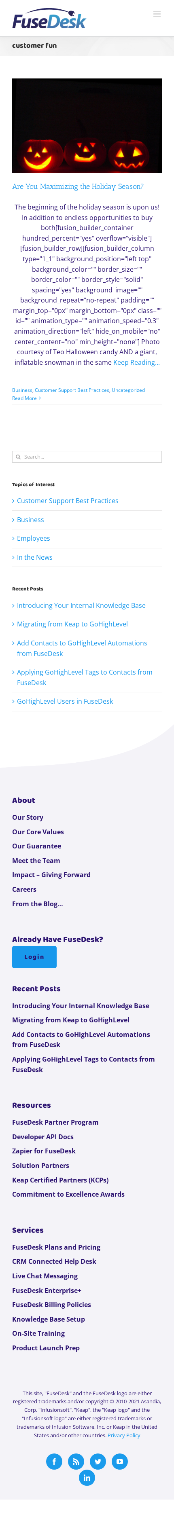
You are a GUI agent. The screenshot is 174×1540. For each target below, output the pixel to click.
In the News (35, 557)
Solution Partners (40, 1165)
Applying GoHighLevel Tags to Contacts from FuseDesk (83, 1064)
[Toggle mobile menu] (157, 14)
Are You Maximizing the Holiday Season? (78, 186)
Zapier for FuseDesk (44, 1151)
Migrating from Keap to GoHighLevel (72, 624)
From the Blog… (37, 903)
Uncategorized (128, 390)
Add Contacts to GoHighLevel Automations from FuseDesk (81, 1039)
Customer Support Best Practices (72, 390)
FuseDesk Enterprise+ (46, 1290)
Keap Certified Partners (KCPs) (60, 1180)
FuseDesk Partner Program (55, 1122)
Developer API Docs (43, 1136)
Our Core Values (38, 831)
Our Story (27, 817)
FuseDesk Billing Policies (51, 1304)
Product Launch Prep (46, 1347)
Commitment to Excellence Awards (68, 1194)
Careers (24, 889)
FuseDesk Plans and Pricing (56, 1247)
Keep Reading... (136, 362)
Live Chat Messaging (45, 1275)
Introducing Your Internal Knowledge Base (81, 605)
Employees (33, 538)
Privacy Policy (124, 1435)
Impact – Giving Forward (51, 874)
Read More (24, 398)
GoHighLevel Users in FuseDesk (65, 701)
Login (34, 957)
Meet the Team (36, 860)
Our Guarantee (36, 846)
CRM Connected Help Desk (54, 1261)
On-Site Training (38, 1333)
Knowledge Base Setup (48, 1319)
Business (22, 390)
